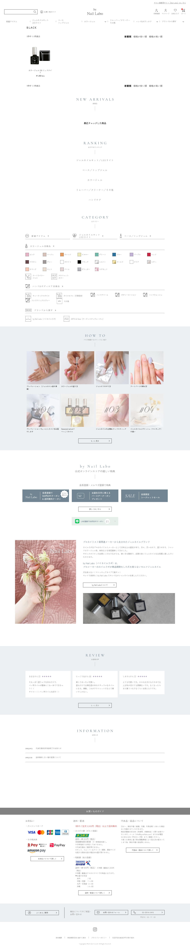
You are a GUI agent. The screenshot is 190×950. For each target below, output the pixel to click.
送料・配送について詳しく (95, 893)
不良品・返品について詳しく (143, 850)
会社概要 (59, 937)
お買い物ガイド (50, 12)
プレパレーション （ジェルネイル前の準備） (42, 387)
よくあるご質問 (42, 912)
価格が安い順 (140, 36)
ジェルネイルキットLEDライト (40, 21)
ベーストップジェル (63, 21)
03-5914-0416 (148, 912)
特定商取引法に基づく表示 (76, 937)
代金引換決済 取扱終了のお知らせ (43, 748)
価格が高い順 (155, 36)
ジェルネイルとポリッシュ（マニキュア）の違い (146, 430)
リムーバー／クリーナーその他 (120, 21)
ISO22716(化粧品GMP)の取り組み (123, 937)
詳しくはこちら (95, 509)
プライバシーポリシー (99, 937)
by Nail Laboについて (100, 585)
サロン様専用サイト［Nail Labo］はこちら (170, 3)
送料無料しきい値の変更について (43, 757)
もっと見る (95, 441)
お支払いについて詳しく (47, 858)
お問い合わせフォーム (111, 912)
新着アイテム (11, 21)
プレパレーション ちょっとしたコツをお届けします (43, 430)
